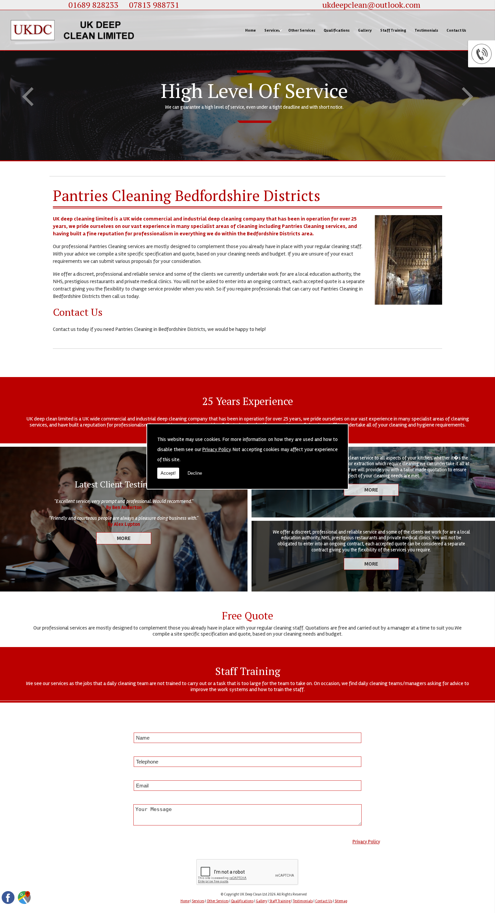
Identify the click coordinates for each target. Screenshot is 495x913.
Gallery (365, 30)
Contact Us (456, 30)
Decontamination (281, 135)
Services (272, 30)
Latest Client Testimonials (124, 484)
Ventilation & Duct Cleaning (289, 97)
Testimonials (426, 30)
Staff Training (393, 30)
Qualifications (337, 30)
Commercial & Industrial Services (293, 60)
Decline (195, 473)
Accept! (168, 473)
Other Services (301, 30)
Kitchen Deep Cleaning (285, 78)
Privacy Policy (216, 449)
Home (250, 30)
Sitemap (341, 901)
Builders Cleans (279, 116)
